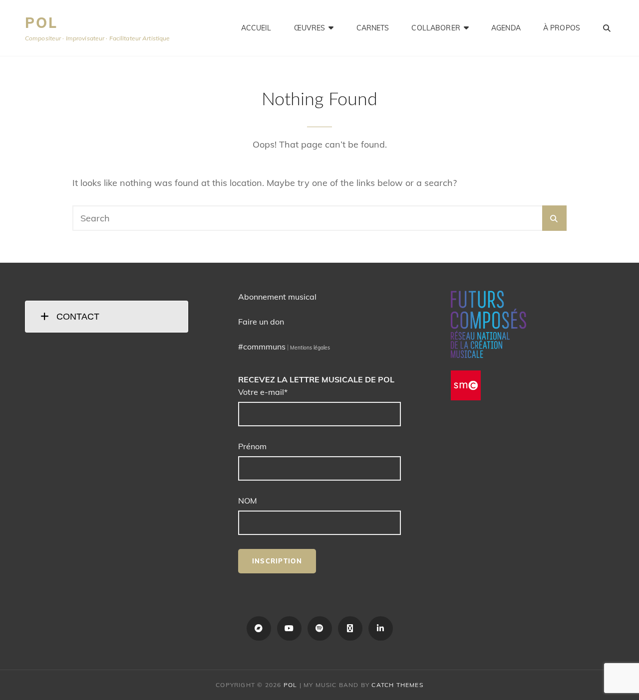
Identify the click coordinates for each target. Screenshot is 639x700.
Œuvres (309, 27)
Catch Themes (397, 685)
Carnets (372, 27)
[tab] (106, 316)
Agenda (506, 27)
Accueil (256, 27)
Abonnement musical (277, 297)
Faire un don (261, 322)
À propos (561, 27)
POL (41, 22)
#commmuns (262, 346)
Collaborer (435, 27)
